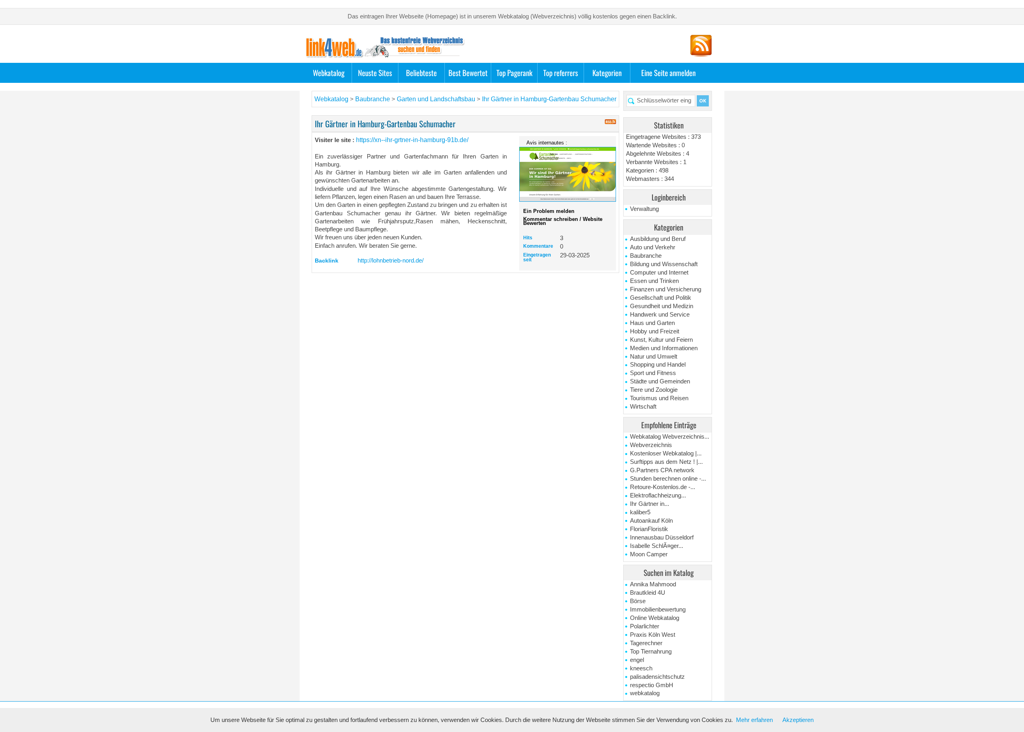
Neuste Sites (375, 72)
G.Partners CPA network (662, 470)
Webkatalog (328, 72)
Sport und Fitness (653, 373)
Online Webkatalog (654, 618)
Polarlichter (644, 626)
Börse (638, 601)
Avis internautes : (546, 142)
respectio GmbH (651, 685)
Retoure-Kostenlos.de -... (662, 487)
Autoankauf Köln (651, 520)
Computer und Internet (659, 272)
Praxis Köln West (652, 635)
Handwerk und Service (660, 314)
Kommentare (538, 246)
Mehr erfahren (754, 720)
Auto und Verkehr (652, 247)
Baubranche (646, 256)
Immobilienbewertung (658, 609)
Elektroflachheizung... (658, 495)
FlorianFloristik (649, 529)
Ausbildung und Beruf (658, 239)
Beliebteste (421, 72)
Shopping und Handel (658, 364)
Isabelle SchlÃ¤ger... (656, 546)
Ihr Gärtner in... (649, 504)
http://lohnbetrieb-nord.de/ (391, 260)
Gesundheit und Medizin (661, 306)
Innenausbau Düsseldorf (662, 537)
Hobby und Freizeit (654, 331)
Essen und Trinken (654, 281)
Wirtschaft (643, 406)
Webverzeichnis (651, 445)
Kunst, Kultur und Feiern (661, 340)
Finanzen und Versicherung (665, 289)
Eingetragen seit (537, 257)
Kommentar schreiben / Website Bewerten (562, 221)
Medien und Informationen (664, 348)
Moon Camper (649, 554)
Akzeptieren (798, 720)
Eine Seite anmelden (668, 72)
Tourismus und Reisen (659, 398)
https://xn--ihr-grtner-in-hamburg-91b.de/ (412, 139)
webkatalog (645, 693)
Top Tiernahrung (651, 651)
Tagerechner (646, 643)
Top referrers (560, 72)
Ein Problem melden (548, 211)
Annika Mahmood (653, 584)
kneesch (641, 668)
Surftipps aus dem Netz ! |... (666, 462)
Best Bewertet (468, 72)
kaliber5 (640, 512)
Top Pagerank (514, 72)
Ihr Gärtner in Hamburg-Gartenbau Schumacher (549, 99)
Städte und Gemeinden (660, 381)
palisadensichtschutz (657, 677)
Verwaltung (644, 209)
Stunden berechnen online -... (668, 478)
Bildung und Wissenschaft (664, 264)
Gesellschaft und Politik (660, 298)
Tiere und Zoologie (654, 390)
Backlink (326, 260)
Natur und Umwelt (653, 356)
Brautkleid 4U (647, 593)
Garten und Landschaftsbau (437, 99)
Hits (527, 237)
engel (637, 660)
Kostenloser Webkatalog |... (666, 453)
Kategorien (607, 72)
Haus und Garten (652, 323)
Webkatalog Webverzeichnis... (669, 436)
